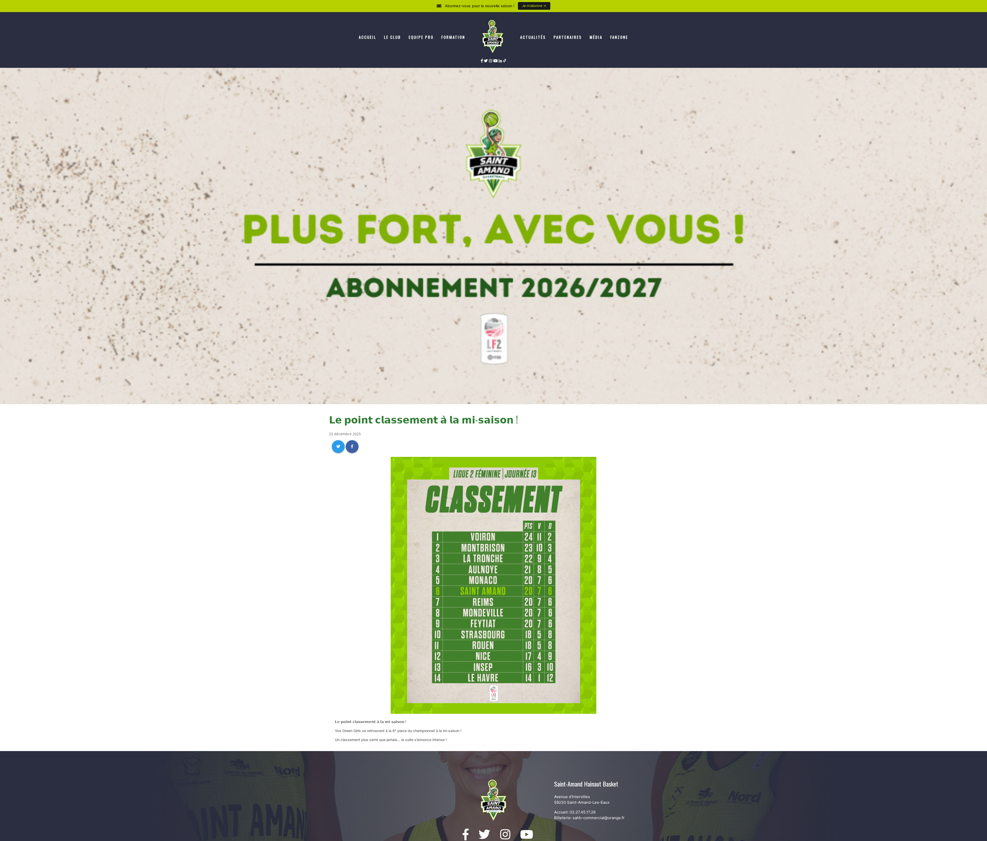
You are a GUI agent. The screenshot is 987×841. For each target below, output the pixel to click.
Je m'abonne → (534, 6)
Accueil (367, 37)
